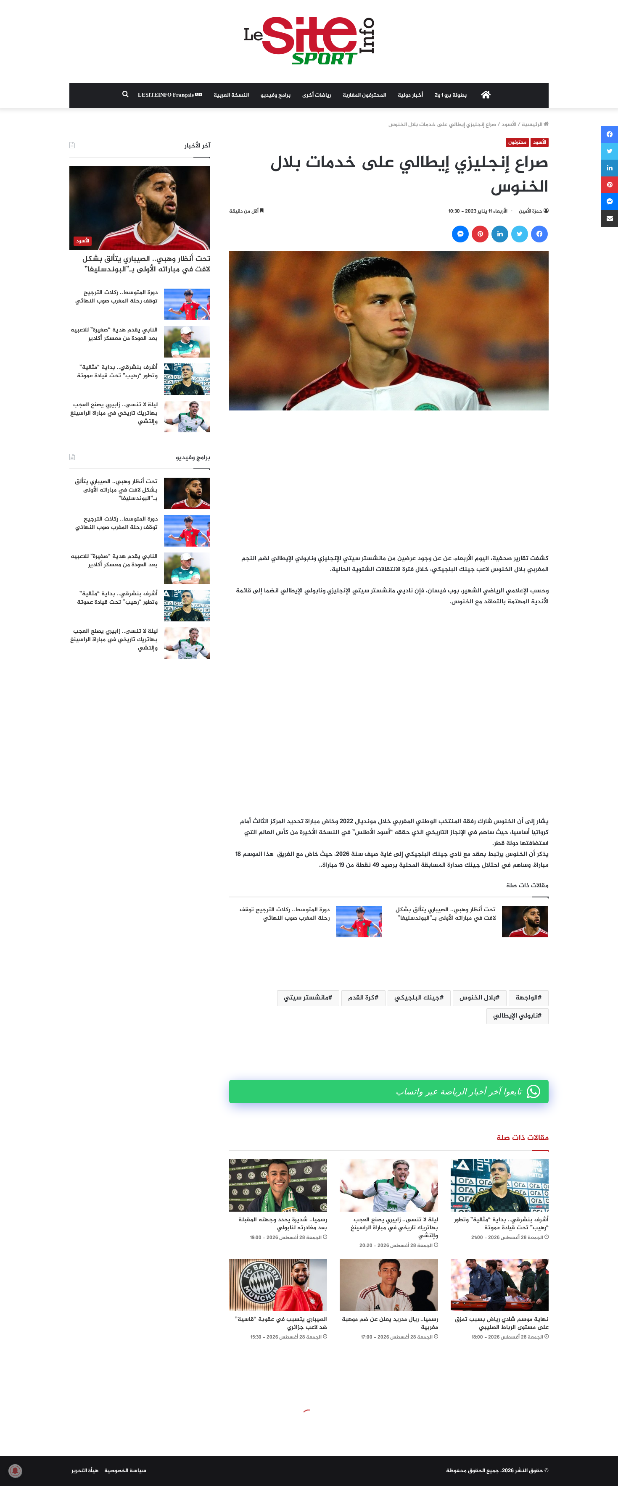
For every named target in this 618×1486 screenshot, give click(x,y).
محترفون (517, 142)
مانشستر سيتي (306, 998)
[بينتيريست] (480, 234)
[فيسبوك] (539, 234)
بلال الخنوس (478, 998)
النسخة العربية (231, 95)
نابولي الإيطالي (515, 1016)
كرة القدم (361, 998)
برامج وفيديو (276, 95)
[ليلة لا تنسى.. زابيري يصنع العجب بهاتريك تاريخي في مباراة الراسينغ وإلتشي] (389, 1185)
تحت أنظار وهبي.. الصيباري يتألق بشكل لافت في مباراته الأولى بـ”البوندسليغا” (446, 914)
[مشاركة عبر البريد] (609, 218)
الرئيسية (533, 124)
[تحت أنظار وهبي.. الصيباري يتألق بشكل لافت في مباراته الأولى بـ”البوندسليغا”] (525, 921)
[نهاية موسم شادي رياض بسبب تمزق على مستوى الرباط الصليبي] (500, 1285)
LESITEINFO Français (166, 95)
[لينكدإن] (499, 234)
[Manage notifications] (15, 1471)
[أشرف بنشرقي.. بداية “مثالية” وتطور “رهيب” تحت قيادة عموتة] (500, 1185)
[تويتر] (519, 234)
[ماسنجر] (460, 234)
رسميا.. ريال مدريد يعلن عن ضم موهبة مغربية (390, 1323)
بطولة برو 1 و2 (451, 95)
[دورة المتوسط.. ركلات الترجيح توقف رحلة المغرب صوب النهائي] (359, 921)
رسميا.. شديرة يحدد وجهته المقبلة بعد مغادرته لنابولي (282, 1224)
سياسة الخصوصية (125, 1470)
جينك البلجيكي (417, 998)
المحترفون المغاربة (364, 95)
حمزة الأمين (530, 211)
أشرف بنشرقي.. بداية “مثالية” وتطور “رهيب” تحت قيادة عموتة (501, 1224)
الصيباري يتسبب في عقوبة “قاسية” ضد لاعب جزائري (281, 1323)
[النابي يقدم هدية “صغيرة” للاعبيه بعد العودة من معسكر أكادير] (187, 342)
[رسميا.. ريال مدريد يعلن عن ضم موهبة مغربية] (389, 1285)
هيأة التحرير (85, 1470)
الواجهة (526, 998)
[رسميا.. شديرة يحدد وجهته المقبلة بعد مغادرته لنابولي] (278, 1185)
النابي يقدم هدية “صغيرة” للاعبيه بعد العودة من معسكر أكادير (114, 334)
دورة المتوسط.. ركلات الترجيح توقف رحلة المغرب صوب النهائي (285, 914)
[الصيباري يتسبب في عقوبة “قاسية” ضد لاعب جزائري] (278, 1285)
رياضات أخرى (316, 95)
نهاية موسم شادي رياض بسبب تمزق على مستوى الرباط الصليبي (502, 1323)
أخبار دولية (410, 95)
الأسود (509, 124)
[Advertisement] (389, 482)
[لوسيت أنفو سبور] (309, 41)
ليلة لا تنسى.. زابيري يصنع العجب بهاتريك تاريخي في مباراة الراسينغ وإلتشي (394, 1228)
